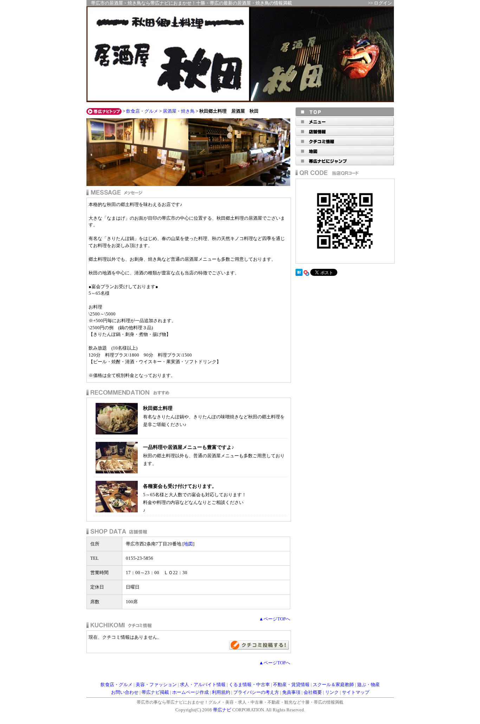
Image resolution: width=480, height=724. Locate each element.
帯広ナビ (222, 710)
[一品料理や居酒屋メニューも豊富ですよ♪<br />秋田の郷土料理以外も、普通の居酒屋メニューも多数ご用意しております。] (117, 471)
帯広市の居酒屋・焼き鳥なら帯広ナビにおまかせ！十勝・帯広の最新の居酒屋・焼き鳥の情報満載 (191, 3)
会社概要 (313, 692)
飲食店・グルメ (142, 111)
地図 (188, 543)
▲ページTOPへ (274, 619)
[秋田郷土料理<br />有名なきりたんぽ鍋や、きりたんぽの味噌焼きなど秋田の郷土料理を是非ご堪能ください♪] (117, 433)
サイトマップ (355, 692)
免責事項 (291, 692)
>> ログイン (380, 3)
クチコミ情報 (345, 141)
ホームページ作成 (190, 692)
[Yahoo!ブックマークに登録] (306, 274)
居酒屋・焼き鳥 (179, 111)
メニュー (345, 121)
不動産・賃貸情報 (291, 684)
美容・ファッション (156, 684)
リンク (332, 692)
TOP (345, 111)
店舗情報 (345, 131)
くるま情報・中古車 (249, 684)
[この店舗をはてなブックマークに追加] (299, 274)
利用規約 (221, 692)
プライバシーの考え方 (256, 692)
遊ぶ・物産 (368, 684)
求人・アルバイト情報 (203, 684)
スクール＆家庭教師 (333, 684)
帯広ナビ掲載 (155, 692)
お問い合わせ (124, 692)
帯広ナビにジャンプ (345, 161)
